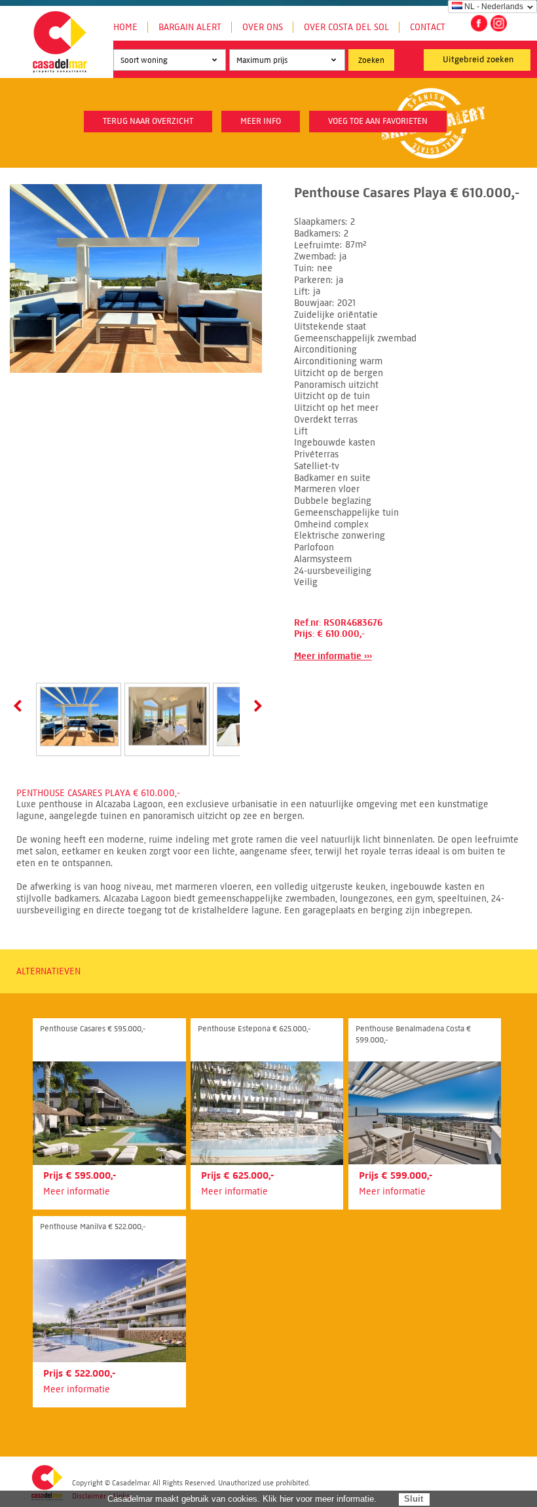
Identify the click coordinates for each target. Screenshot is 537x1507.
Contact (427, 27)
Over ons (262, 27)
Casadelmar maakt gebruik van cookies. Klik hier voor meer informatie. (242, 1499)
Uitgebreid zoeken (478, 59)
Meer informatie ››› (333, 656)
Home (125, 27)
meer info (260, 121)
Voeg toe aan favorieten (378, 121)
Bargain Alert (189, 27)
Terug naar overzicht (148, 121)
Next (255, 705)
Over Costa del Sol (346, 27)
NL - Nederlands (493, 6)
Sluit (413, 1499)
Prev (20, 705)
